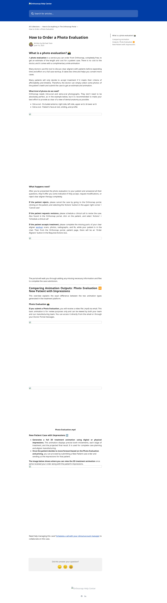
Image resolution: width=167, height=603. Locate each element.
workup (39, 227)
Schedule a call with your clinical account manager (77, 536)
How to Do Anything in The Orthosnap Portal (59, 27)
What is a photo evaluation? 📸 (124, 35)
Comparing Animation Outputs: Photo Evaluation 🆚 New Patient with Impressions (124, 42)
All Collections (34, 27)
